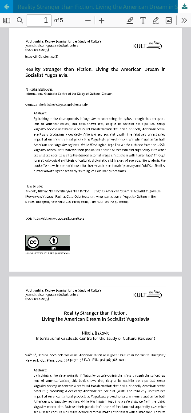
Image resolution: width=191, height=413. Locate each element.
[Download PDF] (184, 6)
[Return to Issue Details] (6, 6)
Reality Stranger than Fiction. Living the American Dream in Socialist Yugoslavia (104, 7)
